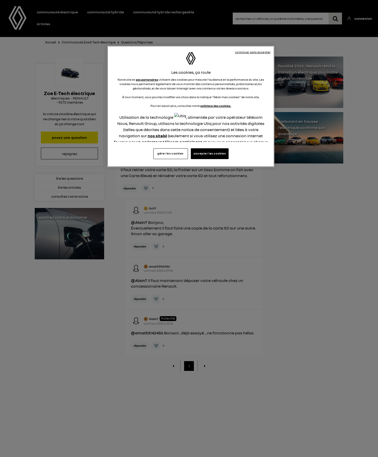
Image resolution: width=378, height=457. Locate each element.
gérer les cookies (170, 153)
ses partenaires (147, 79)
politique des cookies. (215, 106)
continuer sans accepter (253, 52)
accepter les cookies (210, 153)
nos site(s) (157, 136)
